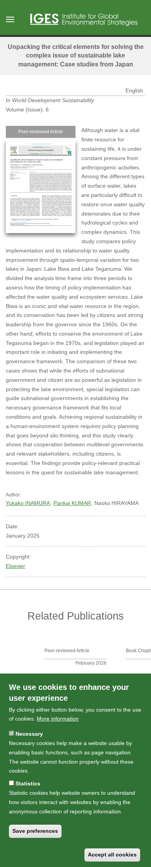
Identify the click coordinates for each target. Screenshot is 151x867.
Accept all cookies (112, 854)
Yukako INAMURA (28, 503)
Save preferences (35, 831)
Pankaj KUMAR (72, 503)
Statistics (27, 783)
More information (58, 719)
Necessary (29, 734)
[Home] (83, 20)
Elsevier (15, 566)
